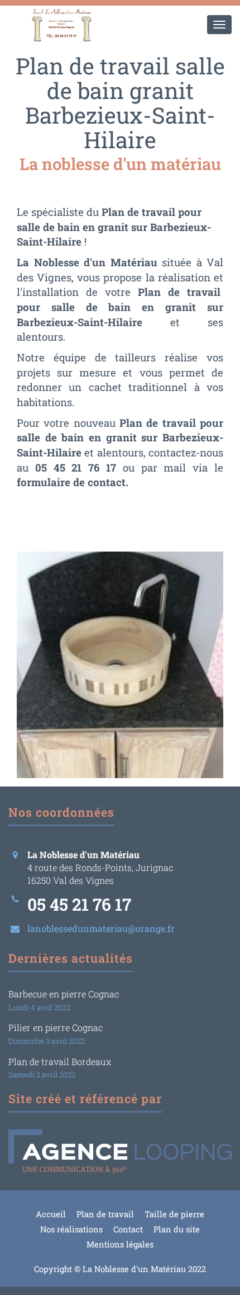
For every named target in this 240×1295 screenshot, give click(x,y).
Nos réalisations (71, 1229)
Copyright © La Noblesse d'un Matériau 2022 (120, 1269)
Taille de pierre (174, 1214)
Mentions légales (120, 1244)
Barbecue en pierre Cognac (63, 994)
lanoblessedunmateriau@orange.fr (101, 928)
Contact (128, 1229)
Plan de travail (105, 1214)
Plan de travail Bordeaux (59, 1061)
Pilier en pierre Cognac (55, 1027)
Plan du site (176, 1229)
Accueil (51, 1214)
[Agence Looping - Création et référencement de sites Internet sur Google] (120, 1151)
